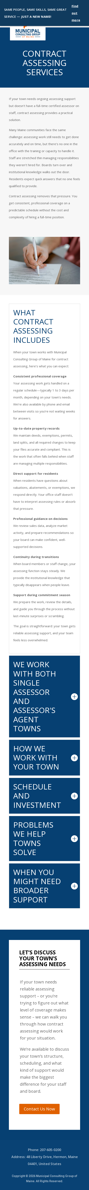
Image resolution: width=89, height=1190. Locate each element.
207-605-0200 (50, 1150)
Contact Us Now (39, 1109)
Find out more (76, 13)
